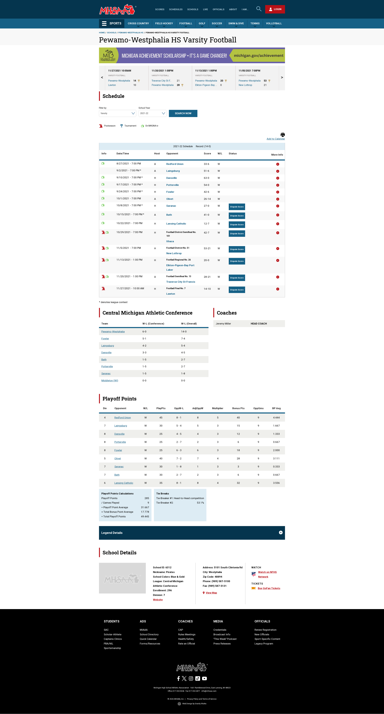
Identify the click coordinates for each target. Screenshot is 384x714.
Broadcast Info (221, 634)
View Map (211, 592)
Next (282, 78)
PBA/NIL (108, 643)
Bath (169, 214)
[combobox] (140, 113)
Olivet (169, 198)
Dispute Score (237, 207)
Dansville (171, 177)
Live (205, 9)
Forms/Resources (150, 643)
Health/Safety (186, 638)
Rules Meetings (186, 634)
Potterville (172, 184)
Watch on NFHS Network (267, 574)
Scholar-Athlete (112, 634)
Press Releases (222, 643)
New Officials (262, 634)
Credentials (219, 629)
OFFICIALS (262, 621)
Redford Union (174, 163)
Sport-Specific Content (267, 638)
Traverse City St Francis (180, 281)
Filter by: (103, 108)
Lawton (170, 293)
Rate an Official (186, 643)
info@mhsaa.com (208, 691)
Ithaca (170, 241)
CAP (180, 629)
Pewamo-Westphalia (113, 331)
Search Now (183, 113)
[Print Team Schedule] (282, 134)
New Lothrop (174, 253)
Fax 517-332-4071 (193, 691)
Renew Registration (265, 629)
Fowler (170, 191)
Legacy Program (264, 643)
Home (102, 32)
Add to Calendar (276, 138)
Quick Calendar (148, 638)
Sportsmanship (112, 648)
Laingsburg (173, 170)
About (233, 9)
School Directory (149, 634)
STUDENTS (111, 621)
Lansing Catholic (176, 223)
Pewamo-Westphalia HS (130, 32)
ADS (143, 621)
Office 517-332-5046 (176, 691)
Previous (102, 78)
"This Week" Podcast (225, 638)
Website (158, 599)
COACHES (185, 621)
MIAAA (144, 629)
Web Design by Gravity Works (194, 704)
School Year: (144, 108)
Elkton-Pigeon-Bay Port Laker (180, 267)
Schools (192, 9)
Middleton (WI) (109, 380)
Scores (159, 9)
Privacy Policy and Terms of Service (201, 699)
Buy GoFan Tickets (269, 588)
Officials (218, 9)
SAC (106, 629)
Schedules (176, 9)
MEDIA (218, 621)
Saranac (171, 205)
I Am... (245, 9)
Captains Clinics (113, 638)
